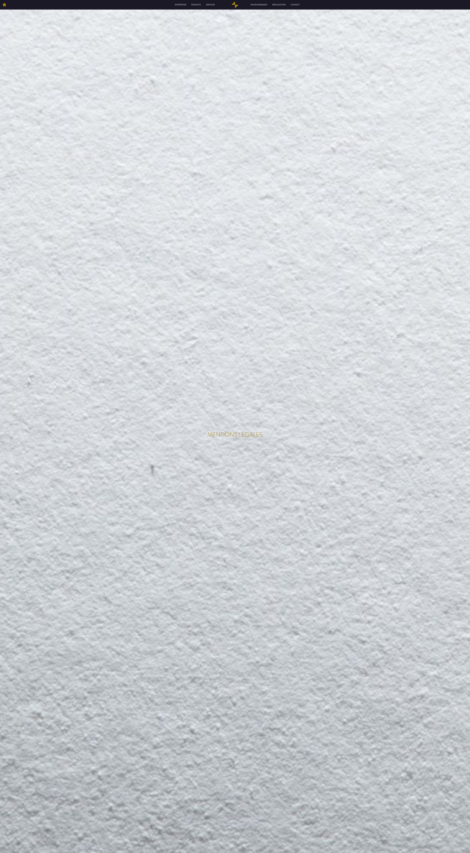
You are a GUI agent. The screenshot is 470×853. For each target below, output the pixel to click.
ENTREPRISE (180, 4)
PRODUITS (196, 4)
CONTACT (295, 4)
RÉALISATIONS (279, 4)
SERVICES (210, 4)
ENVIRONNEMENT (259, 4)
